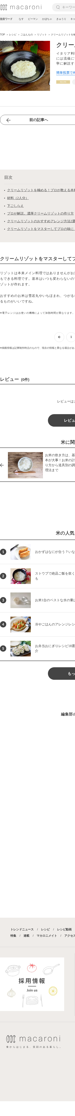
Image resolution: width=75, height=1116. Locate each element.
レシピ (45, 929)
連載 (26, 935)
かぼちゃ (47, 18)
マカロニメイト (47, 935)
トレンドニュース (22, 929)
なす (21, 18)
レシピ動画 (64, 929)
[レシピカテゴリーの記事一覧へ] (63, 82)
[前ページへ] (59, 337)
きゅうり (61, 18)
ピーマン (33, 18)
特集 (13, 935)
